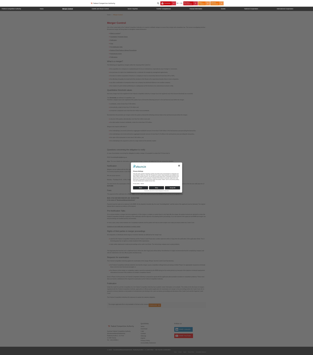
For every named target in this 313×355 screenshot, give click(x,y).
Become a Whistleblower (188, 3)
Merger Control (67, 9)
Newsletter (167, 3)
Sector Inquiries (133, 9)
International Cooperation (285, 9)
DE (178, 3)
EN (181, 3)
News (42, 9)
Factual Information (196, 9)
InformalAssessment (214, 3)
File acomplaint (202, 3)
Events (223, 9)
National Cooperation (251, 9)
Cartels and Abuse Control (100, 9)
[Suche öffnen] (158, 3)
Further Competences (164, 9)
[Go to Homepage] (102, 3)
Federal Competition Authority (11, 9)
